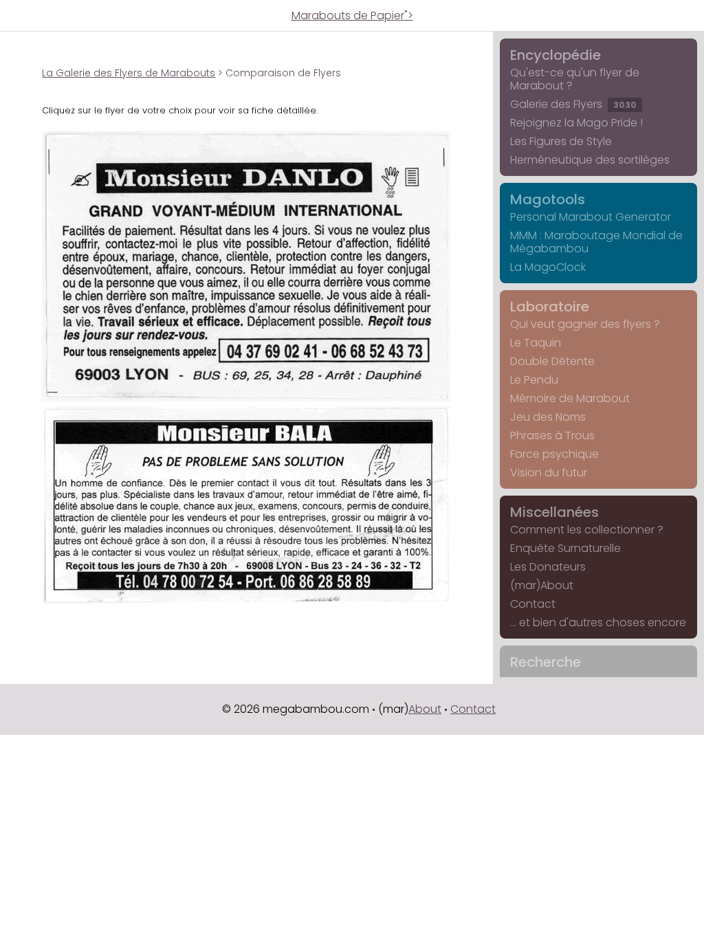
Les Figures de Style (561, 141)
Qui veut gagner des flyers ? (585, 324)
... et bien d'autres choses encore (598, 622)
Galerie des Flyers (573, 104)
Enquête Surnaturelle (565, 548)
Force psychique (554, 454)
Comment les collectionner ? (586, 530)
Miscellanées (554, 512)
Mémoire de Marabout (570, 398)
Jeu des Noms (548, 417)
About (424, 709)
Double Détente (552, 361)
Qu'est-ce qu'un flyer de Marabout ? (574, 79)
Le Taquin (535, 343)
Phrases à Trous (552, 435)
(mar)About (541, 585)
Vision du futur (548, 472)
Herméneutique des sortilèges (590, 160)
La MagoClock (548, 267)
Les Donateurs (548, 567)
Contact (533, 604)
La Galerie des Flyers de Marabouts (128, 73)
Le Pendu (534, 380)
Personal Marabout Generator (590, 217)
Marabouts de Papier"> (352, 15)
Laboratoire (549, 306)
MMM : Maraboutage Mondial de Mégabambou (596, 242)
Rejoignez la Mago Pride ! (576, 123)
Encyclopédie (555, 55)
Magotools (547, 199)
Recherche (545, 662)
